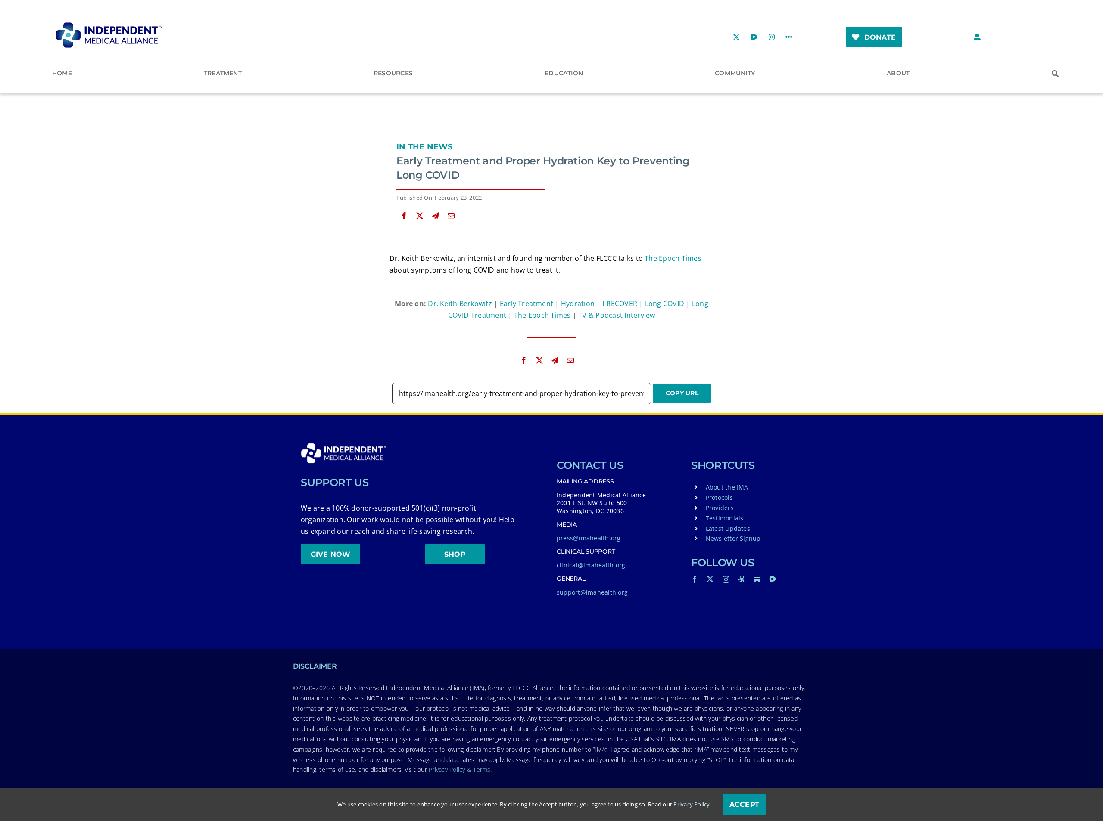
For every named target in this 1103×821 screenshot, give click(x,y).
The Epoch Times (673, 258)
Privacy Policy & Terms (459, 769)
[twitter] (710, 579)
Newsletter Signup (733, 538)
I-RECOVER (619, 303)
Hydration (578, 303)
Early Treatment (527, 303)
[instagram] (726, 579)
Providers (720, 508)
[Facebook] (404, 216)
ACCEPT (744, 804)
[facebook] (694, 579)
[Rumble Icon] (772, 579)
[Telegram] (435, 216)
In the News (424, 147)
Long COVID (664, 303)
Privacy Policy (691, 804)
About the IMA (727, 487)
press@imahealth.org (589, 538)
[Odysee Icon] (741, 579)
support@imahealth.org (592, 592)
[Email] (451, 216)
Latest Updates (728, 528)
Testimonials (725, 518)
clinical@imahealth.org (591, 565)
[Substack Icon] (757, 579)
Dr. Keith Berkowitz (460, 303)
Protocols (719, 497)
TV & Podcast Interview (616, 315)
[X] (419, 216)
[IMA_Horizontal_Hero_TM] (109, 25)
